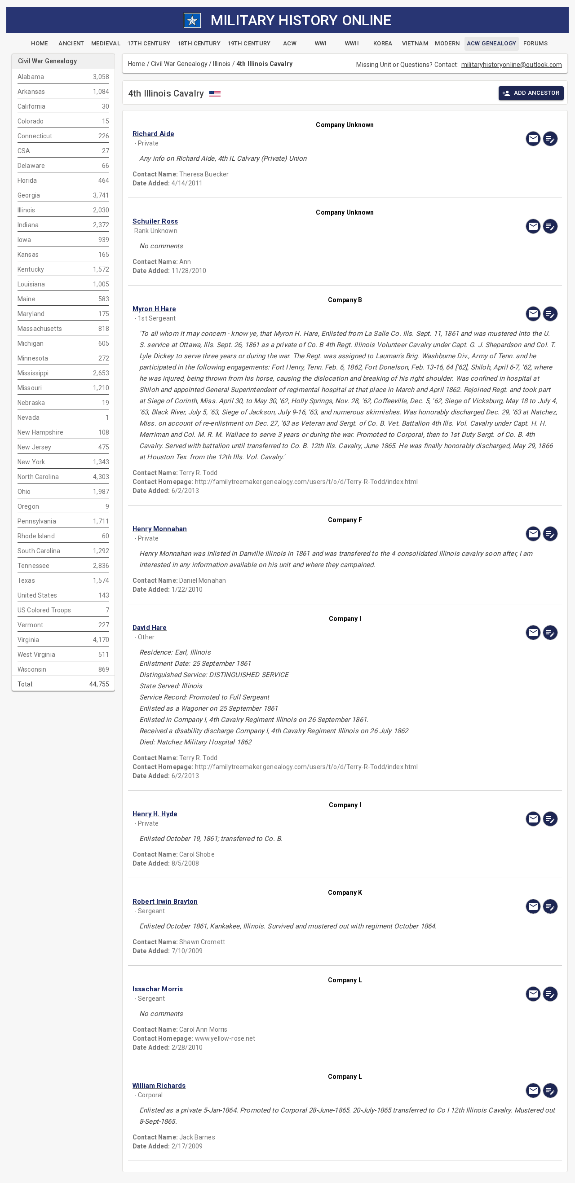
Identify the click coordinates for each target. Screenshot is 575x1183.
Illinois (221, 63)
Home (137, 63)
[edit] (550, 139)
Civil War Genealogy (179, 63)
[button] (281, 134)
